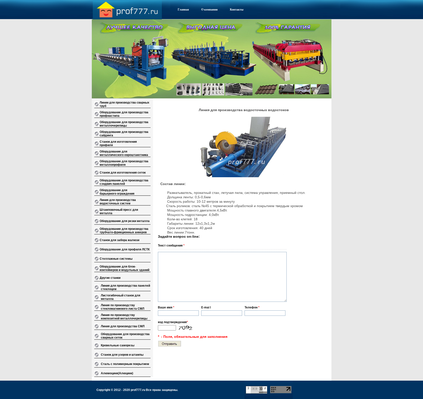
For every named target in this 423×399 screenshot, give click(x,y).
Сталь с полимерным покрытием (125, 364)
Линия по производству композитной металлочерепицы (124, 316)
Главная (183, 9)
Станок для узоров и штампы (122, 354)
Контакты (236, 9)
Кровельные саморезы (117, 345)
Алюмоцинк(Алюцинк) (117, 373)
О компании (209, 9)
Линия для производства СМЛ (122, 326)
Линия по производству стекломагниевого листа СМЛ (122, 307)
